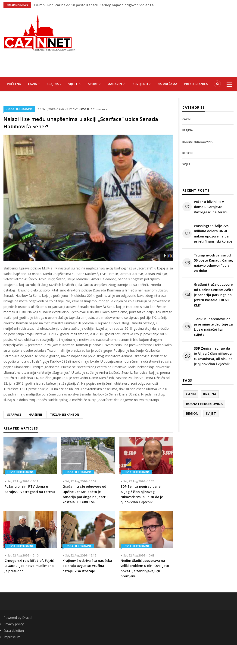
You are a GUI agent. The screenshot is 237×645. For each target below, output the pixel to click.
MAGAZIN (115, 84)
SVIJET (186, 164)
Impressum (11, 637)
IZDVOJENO (140, 84)
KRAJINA (53, 84)
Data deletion (13, 630)
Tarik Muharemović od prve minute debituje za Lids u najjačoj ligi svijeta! (213, 327)
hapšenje (36, 415)
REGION (187, 153)
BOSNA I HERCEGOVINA (19, 109)
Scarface (14, 415)
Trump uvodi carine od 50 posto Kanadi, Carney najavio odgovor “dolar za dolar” (214, 263)
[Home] (39, 32)
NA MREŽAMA (167, 84)
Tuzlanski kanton (64, 415)
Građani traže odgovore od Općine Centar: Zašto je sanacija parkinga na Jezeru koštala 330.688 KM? (214, 294)
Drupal (27, 617)
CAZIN (33, 84)
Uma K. (85, 109)
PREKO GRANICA (196, 84)
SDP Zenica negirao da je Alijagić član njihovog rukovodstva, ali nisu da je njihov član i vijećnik (213, 356)
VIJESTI (73, 84)
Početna (14, 84)
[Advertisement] (159, 43)
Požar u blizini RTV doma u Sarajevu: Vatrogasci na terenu (211, 206)
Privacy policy (13, 624)
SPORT (93, 84)
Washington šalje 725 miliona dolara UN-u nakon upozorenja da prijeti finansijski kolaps (213, 233)
